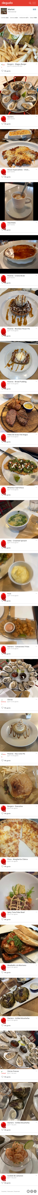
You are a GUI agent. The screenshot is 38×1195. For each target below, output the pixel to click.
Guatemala (17, 1191)
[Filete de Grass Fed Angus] (19, 413)
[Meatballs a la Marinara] (19, 944)
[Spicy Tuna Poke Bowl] (19, 891)
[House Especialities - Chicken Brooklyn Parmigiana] (19, 148)
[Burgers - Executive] (19, 785)
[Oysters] (19, 95)
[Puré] (19, 572)
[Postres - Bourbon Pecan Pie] (19, 307)
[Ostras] (19, 678)
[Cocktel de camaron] (19, 1154)
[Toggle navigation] (34, 3)
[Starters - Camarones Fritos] (19, 625)
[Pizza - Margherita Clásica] (19, 838)
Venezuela (10, 1191)
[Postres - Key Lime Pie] (19, 732)
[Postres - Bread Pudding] (19, 360)
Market (11, 9)
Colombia (3, 1191)
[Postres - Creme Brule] (19, 254)
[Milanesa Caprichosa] (19, 466)
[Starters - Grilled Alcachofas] (19, 997)
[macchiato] (19, 201)
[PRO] (3, 225)
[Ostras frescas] (19, 1050)
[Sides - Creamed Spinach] (19, 519)
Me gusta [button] (7, 71)
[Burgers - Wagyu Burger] (19, 43)
